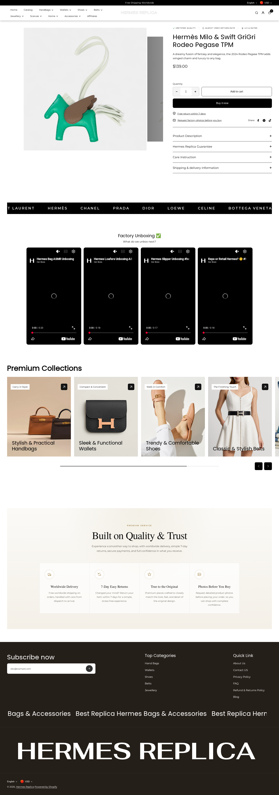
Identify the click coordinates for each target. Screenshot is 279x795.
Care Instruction (184, 157)
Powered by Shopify (46, 786)
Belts (97, 9)
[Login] (263, 12)
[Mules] (198, 387)
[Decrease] (176, 91)
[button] (259, 466)
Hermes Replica (25, 786)
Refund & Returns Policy (249, 690)
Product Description (187, 136)
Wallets (64, 9)
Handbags (45, 9)
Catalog (28, 9)
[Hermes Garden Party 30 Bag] (64, 387)
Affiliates (92, 16)
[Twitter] (264, 120)
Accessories (71, 16)
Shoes (81, 9)
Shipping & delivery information (196, 168)
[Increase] (195, 91)
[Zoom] (141, 32)
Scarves (34, 16)
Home (13, 9)
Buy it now (222, 103)
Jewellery (15, 16)
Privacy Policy (242, 676)
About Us (239, 663)
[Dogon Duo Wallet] (131, 387)
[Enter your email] (89, 668)
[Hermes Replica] (139, 13)
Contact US (240, 670)
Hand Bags (152, 663)
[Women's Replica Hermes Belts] (265, 387)
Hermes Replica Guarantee (192, 146)
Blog (236, 696)
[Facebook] (258, 120)
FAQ (235, 683)
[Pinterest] (270, 120)
